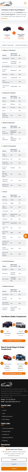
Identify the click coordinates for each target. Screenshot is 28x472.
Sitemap (4, 440)
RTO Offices (5, 419)
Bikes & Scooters (7, 416)
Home (4, 410)
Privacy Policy (6, 431)
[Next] (26, 331)
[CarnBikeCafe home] (6, 384)
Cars (3, 413)
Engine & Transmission (8, 45)
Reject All (14, 464)
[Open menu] (25, 3)
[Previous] (2, 331)
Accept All (14, 468)
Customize (14, 459)
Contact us (5, 434)
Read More (4, 18)
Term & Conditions (8, 428)
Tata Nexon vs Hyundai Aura (14, 340)
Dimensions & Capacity (21, 45)
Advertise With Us (7, 437)
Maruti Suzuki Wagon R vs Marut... (14, 373)
